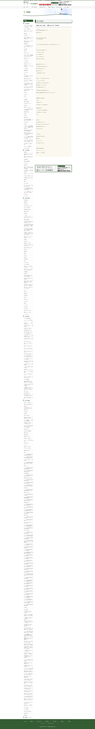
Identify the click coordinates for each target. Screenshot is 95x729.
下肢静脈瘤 (25, 99)
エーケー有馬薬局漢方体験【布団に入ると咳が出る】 (28, 505)
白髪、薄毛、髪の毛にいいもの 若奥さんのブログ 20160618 (29, 644)
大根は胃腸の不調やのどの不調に (28, 339)
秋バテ (25, 289)
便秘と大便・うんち (27, 58)
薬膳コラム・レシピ (28, 717)
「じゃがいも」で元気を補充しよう (28, 320)
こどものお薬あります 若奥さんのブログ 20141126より (28, 696)
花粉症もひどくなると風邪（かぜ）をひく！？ (28, 267)
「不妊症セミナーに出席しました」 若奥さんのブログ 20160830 (28, 618)
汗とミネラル (26, 301)
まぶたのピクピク (26, 122)
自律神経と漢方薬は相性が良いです (28, 157)
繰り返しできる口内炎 (27, 438)
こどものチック (26, 163)
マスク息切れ (26, 68)
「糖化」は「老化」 (27, 148)
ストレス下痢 (26, 183)
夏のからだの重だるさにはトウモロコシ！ (28, 352)
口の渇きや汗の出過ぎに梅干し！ (28, 349)
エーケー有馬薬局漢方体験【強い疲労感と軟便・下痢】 (28, 510)
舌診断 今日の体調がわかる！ (28, 404)
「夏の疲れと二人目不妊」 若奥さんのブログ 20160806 (28, 285)
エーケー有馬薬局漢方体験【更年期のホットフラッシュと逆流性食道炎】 (28, 541)
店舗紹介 (68, 7)
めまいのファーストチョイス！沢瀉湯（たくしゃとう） (28, 237)
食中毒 (25, 303)
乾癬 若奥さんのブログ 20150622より (28, 677)
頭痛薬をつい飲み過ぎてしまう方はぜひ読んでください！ (28, 418)
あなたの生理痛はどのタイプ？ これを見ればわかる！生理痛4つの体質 (29, 84)
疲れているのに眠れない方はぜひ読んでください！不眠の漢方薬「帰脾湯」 (28, 167)
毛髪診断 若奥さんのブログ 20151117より (28, 663)
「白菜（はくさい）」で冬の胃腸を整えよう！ (28, 323)
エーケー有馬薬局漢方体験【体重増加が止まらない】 (28, 471)
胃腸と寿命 (25, 406)
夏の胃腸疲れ (26, 271)
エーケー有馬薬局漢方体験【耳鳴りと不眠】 (28, 586)
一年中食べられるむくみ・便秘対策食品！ (28, 364)
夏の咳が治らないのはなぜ (28, 477)
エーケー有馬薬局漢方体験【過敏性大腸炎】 (28, 605)
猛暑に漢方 (25, 251)
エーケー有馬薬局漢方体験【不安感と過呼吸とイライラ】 (28, 490)
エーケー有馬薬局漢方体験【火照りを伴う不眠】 (28, 583)
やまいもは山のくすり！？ (28, 341)
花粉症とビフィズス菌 (27, 312)
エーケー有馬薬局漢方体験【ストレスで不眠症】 (28, 550)
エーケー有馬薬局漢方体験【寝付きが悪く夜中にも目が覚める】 (28, 463)
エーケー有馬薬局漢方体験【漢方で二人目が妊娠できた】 (28, 580)
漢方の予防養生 (27, 400)
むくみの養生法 (26, 709)
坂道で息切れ (26, 258)
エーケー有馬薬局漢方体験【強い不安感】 (28, 495)
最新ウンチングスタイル (27, 107)
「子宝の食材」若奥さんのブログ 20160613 (28, 651)
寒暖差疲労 (25, 201)
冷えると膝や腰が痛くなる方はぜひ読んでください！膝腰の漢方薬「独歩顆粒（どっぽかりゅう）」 (28, 225)
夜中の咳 (25, 256)
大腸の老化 (25, 49)
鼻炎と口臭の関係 (26, 101)
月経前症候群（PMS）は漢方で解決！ (28, 154)
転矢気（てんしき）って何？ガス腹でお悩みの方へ (28, 41)
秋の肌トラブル (26, 299)
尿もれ (25, 452)
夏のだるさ (25, 291)
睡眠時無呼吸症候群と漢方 (28, 407)
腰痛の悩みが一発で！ (27, 450)
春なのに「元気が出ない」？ (28, 402)
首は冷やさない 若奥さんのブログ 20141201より (28, 691)
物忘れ (25, 181)
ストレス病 (25, 196)
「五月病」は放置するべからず (28, 175)
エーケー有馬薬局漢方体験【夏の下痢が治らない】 (28, 483)
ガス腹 (25, 74)
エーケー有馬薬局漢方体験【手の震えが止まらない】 (28, 500)
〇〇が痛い (25, 215)
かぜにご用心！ (26, 308)
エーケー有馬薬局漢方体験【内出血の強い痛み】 (28, 528)
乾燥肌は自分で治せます (27, 209)
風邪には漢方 (26, 432)
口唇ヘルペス (26, 465)
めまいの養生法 (26, 707)
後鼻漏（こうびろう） (27, 436)
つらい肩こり (26, 94)
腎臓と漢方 (25, 33)
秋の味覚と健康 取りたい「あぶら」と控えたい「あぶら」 (28, 395)
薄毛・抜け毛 (26, 442)
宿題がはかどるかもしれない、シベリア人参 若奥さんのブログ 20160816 (28, 621)
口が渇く (25, 113)
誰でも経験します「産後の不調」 (28, 144)
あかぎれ (25, 255)
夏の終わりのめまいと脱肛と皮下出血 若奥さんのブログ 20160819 (28, 281)
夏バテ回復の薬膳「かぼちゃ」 (28, 332)
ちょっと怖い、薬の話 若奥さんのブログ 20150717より (28, 674)
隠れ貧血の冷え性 (26, 111)
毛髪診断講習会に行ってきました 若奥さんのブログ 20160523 (28, 656)
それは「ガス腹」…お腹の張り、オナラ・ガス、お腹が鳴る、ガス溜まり (28, 26)
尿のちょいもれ (26, 52)
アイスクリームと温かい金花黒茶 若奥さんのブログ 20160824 (28, 384)
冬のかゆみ (25, 241)
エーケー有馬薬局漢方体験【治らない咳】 (28, 591)
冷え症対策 (25, 306)
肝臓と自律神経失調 (27, 161)
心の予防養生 (27, 150)
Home (27, 7)
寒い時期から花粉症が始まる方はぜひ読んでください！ (28, 222)
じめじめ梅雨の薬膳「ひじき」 (28, 333)
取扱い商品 (60, 7)
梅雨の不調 (25, 293)
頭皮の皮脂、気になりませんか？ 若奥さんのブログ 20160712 (28, 625)
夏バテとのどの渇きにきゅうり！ (28, 346)
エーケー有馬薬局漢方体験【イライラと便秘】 (28, 558)
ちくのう (25, 444)
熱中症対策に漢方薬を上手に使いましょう (28, 245)
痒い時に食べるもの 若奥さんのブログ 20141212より (28, 686)
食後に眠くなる (26, 117)
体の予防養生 (27, 23)
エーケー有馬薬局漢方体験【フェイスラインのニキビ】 (28, 599)
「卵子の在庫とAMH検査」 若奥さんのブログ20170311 (28, 120)
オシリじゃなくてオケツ (27, 448)
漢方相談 (35, 7)
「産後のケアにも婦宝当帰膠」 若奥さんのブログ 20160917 (29, 615)
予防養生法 (47, 721)
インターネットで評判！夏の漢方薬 (28, 441)
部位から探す (43, 7)
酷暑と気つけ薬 (26, 211)
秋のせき (25, 297)
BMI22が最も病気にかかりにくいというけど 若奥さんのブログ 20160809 (28, 133)
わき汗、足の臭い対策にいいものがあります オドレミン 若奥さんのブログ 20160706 (28, 628)
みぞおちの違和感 (26, 379)
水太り (25, 260)
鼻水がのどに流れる (27, 415)
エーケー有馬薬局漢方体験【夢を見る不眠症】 (28, 538)
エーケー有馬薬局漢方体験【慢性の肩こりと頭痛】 (28, 602)
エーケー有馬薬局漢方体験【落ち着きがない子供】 (28, 475)
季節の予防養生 (27, 198)
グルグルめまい (26, 262)
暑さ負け (25, 249)
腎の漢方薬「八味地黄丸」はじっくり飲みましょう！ (28, 423)
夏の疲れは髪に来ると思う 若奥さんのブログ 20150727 (28, 671)
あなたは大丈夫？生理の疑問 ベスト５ (28, 81)
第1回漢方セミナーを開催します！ (28, 705)
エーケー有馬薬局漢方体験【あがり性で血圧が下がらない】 (28, 457)
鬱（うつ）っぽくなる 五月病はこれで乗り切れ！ (28, 186)
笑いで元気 (25, 194)
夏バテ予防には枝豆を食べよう (28, 353)
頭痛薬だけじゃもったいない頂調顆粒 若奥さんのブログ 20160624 (28, 638)
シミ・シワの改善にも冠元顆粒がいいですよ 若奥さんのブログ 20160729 (28, 137)
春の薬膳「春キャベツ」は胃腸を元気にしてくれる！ (28, 336)
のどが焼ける (26, 35)
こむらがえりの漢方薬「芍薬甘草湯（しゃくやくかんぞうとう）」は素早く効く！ (28, 426)
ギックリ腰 (25, 72)
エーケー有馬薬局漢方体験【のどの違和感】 (28, 578)
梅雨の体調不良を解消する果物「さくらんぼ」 (28, 362)
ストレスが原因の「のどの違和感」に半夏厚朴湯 (28, 420)
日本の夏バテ (26, 295)
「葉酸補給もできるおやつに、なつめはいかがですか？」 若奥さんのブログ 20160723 (28, 388)
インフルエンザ (26, 314)
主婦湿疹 (25, 239)
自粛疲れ (25, 179)
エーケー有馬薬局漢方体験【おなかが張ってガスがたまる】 (28, 485)
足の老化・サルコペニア (27, 63)
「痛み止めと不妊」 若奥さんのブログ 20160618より (28, 679)
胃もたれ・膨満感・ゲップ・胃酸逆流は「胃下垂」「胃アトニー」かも (28, 38)
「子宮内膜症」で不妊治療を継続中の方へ (28, 171)
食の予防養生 (27, 316)
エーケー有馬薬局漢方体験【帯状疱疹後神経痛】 (28, 497)
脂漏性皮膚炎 (26, 70)
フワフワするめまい (27, 530)
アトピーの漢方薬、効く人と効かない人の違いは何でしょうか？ (28, 46)
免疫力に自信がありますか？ (28, 247)
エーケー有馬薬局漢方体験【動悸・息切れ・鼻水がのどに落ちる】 (28, 574)
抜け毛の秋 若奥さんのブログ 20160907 (29, 279)
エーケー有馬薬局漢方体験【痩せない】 (28, 507)
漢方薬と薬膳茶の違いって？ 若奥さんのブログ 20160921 (28, 382)
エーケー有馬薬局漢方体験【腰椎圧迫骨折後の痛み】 (28, 553)
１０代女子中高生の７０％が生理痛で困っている (28, 90)
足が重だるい (26, 203)
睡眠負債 (25, 152)
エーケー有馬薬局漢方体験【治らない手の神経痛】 (28, 597)
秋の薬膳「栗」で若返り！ (28, 328)
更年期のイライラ (26, 492)
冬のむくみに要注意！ (27, 207)
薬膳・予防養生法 (51, 7)
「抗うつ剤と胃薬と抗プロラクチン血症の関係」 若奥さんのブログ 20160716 (28, 188)
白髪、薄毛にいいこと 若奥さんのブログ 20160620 (28, 642)
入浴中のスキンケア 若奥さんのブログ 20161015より (28, 269)
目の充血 (25, 123)
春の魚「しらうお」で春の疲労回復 (28, 372)
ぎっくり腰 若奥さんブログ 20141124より (28, 703)
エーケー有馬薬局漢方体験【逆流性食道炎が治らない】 (28, 468)
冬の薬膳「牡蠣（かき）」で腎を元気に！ (28, 326)
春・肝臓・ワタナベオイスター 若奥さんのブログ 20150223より (29, 682)
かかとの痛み (26, 609)
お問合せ (69, 721)
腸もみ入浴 (25, 105)
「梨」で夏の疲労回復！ (27, 318)
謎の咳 (25, 253)
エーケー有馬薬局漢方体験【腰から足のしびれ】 (28, 594)
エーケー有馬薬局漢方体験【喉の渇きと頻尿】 (28, 513)
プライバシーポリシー (51, 723)
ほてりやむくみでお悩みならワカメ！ (28, 374)
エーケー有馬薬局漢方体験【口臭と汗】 (28, 520)
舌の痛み (25, 92)
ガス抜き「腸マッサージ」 (28, 103)
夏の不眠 (25, 273)
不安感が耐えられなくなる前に (28, 177)
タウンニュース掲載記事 (27, 146)
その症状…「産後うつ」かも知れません (28, 460)
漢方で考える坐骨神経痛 (27, 430)
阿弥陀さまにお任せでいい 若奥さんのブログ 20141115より (28, 699)
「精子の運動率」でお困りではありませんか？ (28, 76)
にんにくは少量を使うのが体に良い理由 (28, 367)
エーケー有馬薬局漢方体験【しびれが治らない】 (28, 561)
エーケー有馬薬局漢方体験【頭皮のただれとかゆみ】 (28, 566)
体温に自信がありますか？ (28, 78)
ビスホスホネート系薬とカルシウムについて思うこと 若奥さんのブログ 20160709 (28, 140)
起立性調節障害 (26, 473)
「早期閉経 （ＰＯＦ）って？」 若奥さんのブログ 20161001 (28, 612)
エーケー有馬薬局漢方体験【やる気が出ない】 (28, 533)
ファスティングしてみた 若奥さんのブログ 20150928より (28, 669)
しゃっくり (25, 97)
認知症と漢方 (26, 409)
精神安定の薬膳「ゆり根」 (28, 330)
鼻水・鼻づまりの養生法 (27, 711)
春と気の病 (25, 411)
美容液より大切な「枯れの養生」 (28, 31)
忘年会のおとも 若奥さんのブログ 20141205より (28, 688)
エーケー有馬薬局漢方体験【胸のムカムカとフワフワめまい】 (28, 535)
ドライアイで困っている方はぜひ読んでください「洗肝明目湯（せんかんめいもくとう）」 (28, 55)
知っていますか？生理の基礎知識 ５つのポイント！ (28, 87)
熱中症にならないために (27, 310)
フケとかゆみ (26, 60)
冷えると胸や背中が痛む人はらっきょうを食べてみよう (28, 356)
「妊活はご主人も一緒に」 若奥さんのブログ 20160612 (28, 653)
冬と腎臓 (25, 213)
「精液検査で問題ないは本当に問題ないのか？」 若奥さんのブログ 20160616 (28, 647)
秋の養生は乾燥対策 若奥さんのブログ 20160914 (28, 276)
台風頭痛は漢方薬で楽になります (28, 217)
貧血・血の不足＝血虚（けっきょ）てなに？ (28, 523)
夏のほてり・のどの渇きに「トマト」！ (28, 343)
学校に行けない (26, 515)
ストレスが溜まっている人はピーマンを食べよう (28, 359)
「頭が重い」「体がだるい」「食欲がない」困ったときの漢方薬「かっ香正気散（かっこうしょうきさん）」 (28, 233)
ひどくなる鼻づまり (27, 264)
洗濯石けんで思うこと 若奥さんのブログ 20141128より (28, 694)
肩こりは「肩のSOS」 (27, 29)
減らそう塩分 (26, 391)
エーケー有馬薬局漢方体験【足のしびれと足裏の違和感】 (28, 525)
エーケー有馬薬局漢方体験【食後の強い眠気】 (28, 480)
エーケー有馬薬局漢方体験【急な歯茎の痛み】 (28, 109)
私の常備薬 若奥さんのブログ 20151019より (29, 666)
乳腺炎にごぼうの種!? (27, 446)
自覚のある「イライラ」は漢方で (28, 173)
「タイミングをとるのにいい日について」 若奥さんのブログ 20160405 (29, 660)
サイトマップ (43, 723)
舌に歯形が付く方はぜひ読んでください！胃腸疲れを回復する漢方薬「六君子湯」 (28, 229)
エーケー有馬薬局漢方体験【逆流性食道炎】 (28, 569)
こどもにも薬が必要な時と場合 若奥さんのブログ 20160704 (29, 632)
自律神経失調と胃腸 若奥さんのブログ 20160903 (28, 130)
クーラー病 (25, 304)
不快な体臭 (25, 487)
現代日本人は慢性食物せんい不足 (28, 398)
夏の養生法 (25, 715)
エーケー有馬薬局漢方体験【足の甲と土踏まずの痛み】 (28, 455)
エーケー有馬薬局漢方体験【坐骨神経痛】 (28, 547)
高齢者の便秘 (26, 434)
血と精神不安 (26, 159)
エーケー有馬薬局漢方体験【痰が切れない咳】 (28, 572)
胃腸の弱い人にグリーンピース (28, 369)
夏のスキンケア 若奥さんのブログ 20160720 (28, 287)
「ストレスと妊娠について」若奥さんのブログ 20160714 (28, 192)
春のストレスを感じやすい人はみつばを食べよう (28, 377)
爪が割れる (25, 607)
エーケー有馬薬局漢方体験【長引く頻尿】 (28, 517)
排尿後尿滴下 (26, 43)
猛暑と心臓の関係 (26, 219)
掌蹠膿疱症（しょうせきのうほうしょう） (28, 66)
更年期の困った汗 (26, 502)
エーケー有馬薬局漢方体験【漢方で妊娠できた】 (28, 589)
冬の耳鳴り (25, 413)
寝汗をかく (25, 115)
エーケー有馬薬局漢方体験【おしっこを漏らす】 (28, 544)
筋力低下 (25, 50)
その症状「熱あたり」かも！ (28, 205)
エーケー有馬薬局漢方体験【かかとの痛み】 (28, 555)
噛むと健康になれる (27, 392)
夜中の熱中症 (26, 200)
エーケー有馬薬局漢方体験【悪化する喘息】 (28, 563)
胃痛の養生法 (26, 713)
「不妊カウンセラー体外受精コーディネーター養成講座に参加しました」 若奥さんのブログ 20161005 (29, 127)
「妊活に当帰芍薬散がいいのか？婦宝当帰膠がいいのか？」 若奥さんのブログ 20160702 (29, 635)
